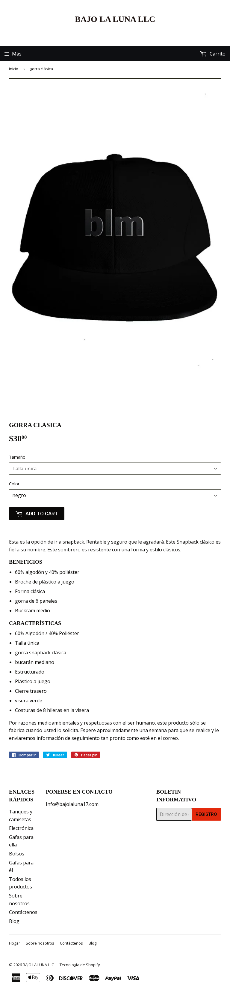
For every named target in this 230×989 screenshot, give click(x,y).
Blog (14, 921)
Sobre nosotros (40, 943)
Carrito (217, 53)
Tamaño (17, 457)
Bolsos (16, 853)
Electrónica (21, 828)
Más (17, 53)
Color (14, 484)
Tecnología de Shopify (80, 964)
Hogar (14, 943)
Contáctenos (23, 912)
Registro (206, 814)
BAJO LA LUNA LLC (115, 19)
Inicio (13, 68)
